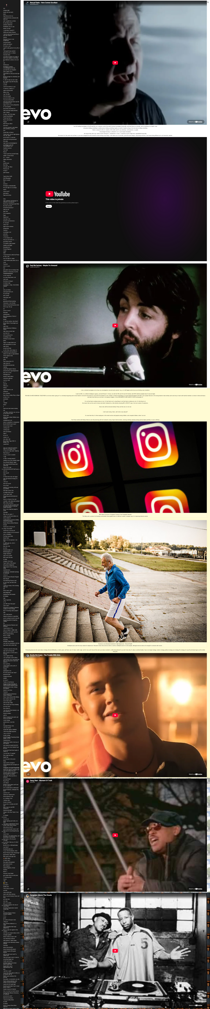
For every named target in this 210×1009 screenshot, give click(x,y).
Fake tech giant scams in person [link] (11, 957)
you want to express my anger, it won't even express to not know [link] (11, 57)
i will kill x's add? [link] (7, 971)
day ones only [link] (6, 546)
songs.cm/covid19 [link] (7, 528)
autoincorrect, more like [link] (8, 722)
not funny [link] (5, 639)
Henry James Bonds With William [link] (11, 697)
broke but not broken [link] (8, 998)
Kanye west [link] (6, 415)
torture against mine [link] (8, 355)
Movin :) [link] (5, 871)
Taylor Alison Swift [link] (7, 176)
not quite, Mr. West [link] (7, 167)
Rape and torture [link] (7, 195)
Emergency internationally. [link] (9, 185)
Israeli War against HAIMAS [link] (10, 729)
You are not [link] (6, 819)
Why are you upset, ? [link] (8, 514)
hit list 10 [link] (5, 435)
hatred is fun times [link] (7, 690)
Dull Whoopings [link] (7, 178)
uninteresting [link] (6, 314)
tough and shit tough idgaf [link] (9, 984)
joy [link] (4, 308)
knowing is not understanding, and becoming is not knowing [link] (11, 836)
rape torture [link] (6, 346)
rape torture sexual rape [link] (9, 331)
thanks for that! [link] (6, 28)
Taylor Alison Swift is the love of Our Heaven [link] (11, 743)
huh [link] (4, 410)
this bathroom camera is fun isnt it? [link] (11, 60)
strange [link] (5, 668)
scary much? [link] (6, 191)
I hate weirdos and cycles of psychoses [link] (10, 666)
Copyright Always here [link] (8, 725)
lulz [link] (4, 588)
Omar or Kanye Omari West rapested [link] (9, 1006)
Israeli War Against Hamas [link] (9, 368)
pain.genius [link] (6, 193)
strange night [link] (6, 10)
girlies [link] (4, 340)
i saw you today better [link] (8, 999)
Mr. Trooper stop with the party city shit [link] (10, 82)
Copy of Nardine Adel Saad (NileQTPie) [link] (9, 927)
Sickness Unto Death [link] (8, 873)
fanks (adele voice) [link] (7, 71)
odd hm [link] (5, 715)
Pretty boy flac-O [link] (7, 118)
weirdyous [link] (5, 391)
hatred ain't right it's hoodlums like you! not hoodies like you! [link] (11, 770)
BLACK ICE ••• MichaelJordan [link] (10, 845)
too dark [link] (5, 1001)
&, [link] (3, 288)
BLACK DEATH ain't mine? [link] (9, 424)
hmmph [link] (5, 524)
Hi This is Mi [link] (6, 256)
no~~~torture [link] (6, 157)
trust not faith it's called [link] (8, 258)
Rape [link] (4, 215)
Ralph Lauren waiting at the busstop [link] (9, 976)
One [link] (4, 161)
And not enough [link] (7, 96)
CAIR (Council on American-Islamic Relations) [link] (10, 694)
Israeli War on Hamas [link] (8, 132)
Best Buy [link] (5, 165)
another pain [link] (6, 163)
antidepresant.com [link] (7, 420)
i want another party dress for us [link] (11, 260)
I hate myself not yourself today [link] (10, 153)
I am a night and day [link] (8, 655)
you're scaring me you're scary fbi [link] (11, 618)
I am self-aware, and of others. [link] (10, 657)
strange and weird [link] (7, 676)
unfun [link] (4, 474)
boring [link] (4, 319)
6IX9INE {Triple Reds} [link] (8, 641)
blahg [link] (4, 760)
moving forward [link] (6, 42)
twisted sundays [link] (7, 713)
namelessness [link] (6, 570)
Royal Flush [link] (6, 780)
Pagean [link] (5, 121)
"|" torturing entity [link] (7, 877)
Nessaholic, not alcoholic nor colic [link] (11, 979)
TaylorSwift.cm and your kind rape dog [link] (11, 74)
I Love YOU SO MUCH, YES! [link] (10, 850)
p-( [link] (4, 911)
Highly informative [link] (7, 159)
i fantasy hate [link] (6, 800)
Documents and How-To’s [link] (9, 108)
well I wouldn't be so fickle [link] (9, 21)
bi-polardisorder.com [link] (8, 849)
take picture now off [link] (8, 827)
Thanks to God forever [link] (8, 682)
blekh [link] (4, 14)
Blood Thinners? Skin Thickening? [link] (11, 852)
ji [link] (3, 406)
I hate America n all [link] (7, 628)
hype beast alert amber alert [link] (10, 645)
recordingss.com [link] (7, 232)
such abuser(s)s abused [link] (9, 938)
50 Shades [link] (5, 596)
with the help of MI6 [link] (8, 702)
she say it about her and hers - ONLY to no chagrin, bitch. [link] (10, 448)
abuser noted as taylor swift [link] (9, 936)
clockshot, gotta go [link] (7, 378)
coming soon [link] (6, 427)
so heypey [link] (5, 815)
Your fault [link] (5, 150)
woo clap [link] (5, 901)
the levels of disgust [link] (8, 281)
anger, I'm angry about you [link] (9, 342)
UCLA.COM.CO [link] (7, 518)
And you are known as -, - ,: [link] (9, 239)
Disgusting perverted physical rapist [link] (10, 496)
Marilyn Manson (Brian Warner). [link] (10, 523)
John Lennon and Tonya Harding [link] (11, 704)
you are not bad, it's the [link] (8, 98)
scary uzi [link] (5, 575)
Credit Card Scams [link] (7, 961)
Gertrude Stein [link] (6, 54)
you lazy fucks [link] (6, 706)
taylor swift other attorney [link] (9, 894)
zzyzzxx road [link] (6, 380)
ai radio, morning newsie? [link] (9, 458)
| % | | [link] (4, 916)
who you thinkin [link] (7, 289)
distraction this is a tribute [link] (9, 53)
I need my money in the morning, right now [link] (11, 586)
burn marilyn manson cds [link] (9, 699)
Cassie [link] (5, 879)
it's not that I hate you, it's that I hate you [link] (10, 842)
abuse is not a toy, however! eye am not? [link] (11, 748)
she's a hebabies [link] (7, 534)
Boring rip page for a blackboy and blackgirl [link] (11, 77)
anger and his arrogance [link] (9, 762)
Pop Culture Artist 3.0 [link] (8, 361)
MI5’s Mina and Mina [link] (8, 503)
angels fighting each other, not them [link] (10, 821)
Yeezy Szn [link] (5, 224)
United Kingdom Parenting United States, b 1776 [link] (11, 738)
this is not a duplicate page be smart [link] (10, 510)
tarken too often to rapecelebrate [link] (11, 353)
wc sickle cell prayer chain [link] (9, 919)
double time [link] (6, 886)
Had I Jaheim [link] (6, 112)
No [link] (4, 623)
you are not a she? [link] (7, 996)
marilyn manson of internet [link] (9, 989)
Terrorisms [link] (5, 236)
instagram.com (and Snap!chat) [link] (11, 767)
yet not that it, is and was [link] (9, 137)
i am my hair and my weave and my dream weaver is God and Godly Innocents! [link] (10, 506)
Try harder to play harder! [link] (9, 243)
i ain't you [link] (5, 481)
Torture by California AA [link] (9, 794)
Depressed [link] (5, 217)
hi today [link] (5, 559)
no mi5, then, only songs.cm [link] (10, 350)
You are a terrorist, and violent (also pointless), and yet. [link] (10, 128)
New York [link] (5, 211)
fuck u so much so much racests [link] (11, 991)
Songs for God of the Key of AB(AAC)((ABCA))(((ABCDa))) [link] (10, 684)
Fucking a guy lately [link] (8, 536)
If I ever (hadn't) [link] (7, 106)
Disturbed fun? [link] (6, 247)
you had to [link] (5, 884)
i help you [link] (5, 921)
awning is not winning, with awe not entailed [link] (10, 488)
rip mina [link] (5, 548)
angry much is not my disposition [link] (11, 104)
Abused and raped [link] (7, 810)
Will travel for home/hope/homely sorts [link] (11, 831)
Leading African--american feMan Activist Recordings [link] (11, 520)
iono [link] (4, 130)
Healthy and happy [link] (7, 245)
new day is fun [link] (6, 219)
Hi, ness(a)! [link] (6, 222)
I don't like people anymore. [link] (9, 731)
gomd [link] (4, 918)
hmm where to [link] (6, 708)
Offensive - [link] (6, 385)
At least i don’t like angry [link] (9, 114)
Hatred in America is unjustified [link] (10, 616)
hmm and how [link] (6, 663)
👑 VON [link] (5, 882)
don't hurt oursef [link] (7, 483)
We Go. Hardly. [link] (6, 635)
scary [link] (4, 262)
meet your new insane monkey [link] (10, 408)
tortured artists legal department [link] (10, 370)
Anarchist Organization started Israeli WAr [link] (10, 908)
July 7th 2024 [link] (6, 94)
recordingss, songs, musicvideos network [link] (11, 285)
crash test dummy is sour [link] (9, 86)
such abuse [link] (6, 782)
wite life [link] (5, 384)
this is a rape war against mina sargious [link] (10, 930)
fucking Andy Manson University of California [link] (11, 993)
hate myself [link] (6, 473)
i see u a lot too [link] (7, 733)
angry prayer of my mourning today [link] (10, 567)
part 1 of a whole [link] (7, 903)
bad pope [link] (5, 312)
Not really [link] (5, 141)
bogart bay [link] (5, 757)
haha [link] (4, 199)
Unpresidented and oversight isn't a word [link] (11, 765)
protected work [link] (6, 674)
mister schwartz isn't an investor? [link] (11, 532)
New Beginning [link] (6, 592)
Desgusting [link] (6, 228)
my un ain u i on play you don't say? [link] (10, 804)
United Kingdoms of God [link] (9, 867)
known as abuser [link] (7, 802)
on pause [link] (5, 1003)
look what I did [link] (6, 439)
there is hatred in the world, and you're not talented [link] (10, 717)
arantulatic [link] (5, 399)
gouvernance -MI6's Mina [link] (9, 854)
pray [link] (4, 969)
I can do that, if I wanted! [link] (9, 753)
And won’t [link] (5, 125)
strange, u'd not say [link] (8, 561)
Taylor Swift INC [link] (7, 600)
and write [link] (5, 234)
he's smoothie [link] (6, 393)
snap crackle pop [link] (7, 892)
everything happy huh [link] (8, 959)
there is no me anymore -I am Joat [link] (10, 540)
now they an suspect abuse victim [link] (11, 933)
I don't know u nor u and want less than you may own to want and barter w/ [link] (11, 661)
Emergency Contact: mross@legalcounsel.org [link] (9, 67)
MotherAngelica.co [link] (7, 551)
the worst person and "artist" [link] (10, 672)
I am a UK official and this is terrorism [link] (10, 776)
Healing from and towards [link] (9, 594)
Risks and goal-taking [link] (8, 633)
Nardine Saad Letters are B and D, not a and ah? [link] (10, 785)
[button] (208, 2)
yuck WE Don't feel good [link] (9, 603)
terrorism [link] (5, 183)
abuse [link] (4, 404)
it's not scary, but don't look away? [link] (9, 583)
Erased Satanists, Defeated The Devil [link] (11, 790)
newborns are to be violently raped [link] (11, 460)
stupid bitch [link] (6, 444)
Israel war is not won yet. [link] (9, 526)
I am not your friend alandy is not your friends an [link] (11, 711)
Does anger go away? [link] (8, 755)
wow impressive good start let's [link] (10, 745)
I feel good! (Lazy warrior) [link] (9, 51)
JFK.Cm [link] (5, 471)
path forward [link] (6, 172)
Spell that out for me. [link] (8, 16)
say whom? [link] (6, 847)
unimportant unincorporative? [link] (10, 352)
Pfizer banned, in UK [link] (8, 796)
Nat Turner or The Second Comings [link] (9, 839)
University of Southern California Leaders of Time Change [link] (11, 608)
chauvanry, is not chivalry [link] (9, 303)
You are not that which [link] (8, 99)
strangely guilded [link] (7, 934)
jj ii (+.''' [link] (5, 382)
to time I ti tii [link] (6, 397)
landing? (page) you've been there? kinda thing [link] (9, 963)
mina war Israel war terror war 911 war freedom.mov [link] (11, 102)
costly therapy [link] (6, 720)
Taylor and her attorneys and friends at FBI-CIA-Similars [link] (10, 981)
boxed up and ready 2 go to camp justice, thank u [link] (11, 986)
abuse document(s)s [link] (8, 947)
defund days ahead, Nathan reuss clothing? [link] (11, 418)
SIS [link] (4, 8)
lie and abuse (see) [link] (7, 22)
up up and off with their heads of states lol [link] (11, 751)
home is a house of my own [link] (9, 499)
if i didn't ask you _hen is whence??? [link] (9, 543)
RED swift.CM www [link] (8, 557)
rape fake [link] (5, 357)
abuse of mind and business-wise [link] (11, 305)
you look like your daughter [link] (9, 69)
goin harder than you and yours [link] (10, 875)
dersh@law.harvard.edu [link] (8, 365)
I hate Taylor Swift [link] (7, 494)
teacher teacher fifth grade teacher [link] (9, 951)
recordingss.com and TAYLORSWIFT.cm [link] (8, 145)
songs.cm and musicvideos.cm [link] (10, 516)
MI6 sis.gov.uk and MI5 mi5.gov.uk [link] (8, 808)
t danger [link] (5, 402)
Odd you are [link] (6, 209)
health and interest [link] (7, 44)
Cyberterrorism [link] (6, 740)
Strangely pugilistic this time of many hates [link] (10, 905)
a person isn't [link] (6, 792)
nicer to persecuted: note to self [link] (10, 829)
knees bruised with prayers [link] (9, 949)
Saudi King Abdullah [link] (8, 116)
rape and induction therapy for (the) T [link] (10, 479)
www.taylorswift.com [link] (8, 291)
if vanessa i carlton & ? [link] (8, 88)
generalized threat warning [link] (9, 301)
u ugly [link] (4, 456)
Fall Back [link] (5, 945)
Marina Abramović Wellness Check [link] (9, 328)
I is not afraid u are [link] (7, 237)
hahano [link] (5, 387)
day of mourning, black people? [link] (10, 610)
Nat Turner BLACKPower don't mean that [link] (10, 465)
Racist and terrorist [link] (7, 120)
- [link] (3, 174)
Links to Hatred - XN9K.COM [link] (10, 630)
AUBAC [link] (5, 678)
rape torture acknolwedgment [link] (10, 143)
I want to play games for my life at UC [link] (11, 48)
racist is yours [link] (6, 266)
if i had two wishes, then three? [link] (10, 321)
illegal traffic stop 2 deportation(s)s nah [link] (7, 966)
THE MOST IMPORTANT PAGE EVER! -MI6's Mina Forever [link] (11, 824)
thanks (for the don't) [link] (8, 12)
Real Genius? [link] (6, 452)
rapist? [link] (4, 433)
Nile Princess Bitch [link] (7, 123)
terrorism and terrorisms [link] (9, 220)
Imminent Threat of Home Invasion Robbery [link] (9, 913)
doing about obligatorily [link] (8, 565)
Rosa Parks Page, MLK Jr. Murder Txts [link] (9, 441)
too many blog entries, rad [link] (9, 277)
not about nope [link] (6, 283)
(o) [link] (4, 401)
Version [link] (5, 37)
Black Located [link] (6, 180)
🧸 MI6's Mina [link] (6, 858)
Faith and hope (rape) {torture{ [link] (10, 110)
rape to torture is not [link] (8, 389)
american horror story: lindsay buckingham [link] (10, 687)
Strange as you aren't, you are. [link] (10, 632)
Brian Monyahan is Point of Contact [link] (9, 317)
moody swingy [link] (6, 735)
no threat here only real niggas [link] (10, 476)
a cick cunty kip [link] (7, 275)
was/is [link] (4, 189)
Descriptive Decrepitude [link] (9, 862)
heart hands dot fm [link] (7, 864)
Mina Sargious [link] (6, 866)
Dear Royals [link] (6, 578)
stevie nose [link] (6, 834)
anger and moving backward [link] (10, 139)
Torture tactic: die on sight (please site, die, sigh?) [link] (11, 135)
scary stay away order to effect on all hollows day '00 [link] (11, 973)
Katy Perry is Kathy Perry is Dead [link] (11, 395)
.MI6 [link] (4, 881)
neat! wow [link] (5, 279)
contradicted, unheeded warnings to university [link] (11, 572)
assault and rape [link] (7, 348)
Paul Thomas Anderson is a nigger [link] (9, 924)
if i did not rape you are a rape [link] (10, 79)
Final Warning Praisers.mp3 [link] (9, 580)
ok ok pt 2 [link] (5, 680)
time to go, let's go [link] (7, 306)
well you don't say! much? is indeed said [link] (10, 955)
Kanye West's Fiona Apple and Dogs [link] (10, 323)
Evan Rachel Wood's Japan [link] (9, 462)
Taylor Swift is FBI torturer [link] (9, 563)
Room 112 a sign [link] (7, 467)
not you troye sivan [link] (7, 426)
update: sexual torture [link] (8, 155)
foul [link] (4, 268)
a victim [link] (5, 84)
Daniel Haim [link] (6, 538)
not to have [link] (6, 485)
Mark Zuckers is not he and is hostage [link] (10, 653)
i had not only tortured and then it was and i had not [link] (11, 35)
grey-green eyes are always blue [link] (11, 269)
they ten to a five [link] (7, 372)
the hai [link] (4, 817)
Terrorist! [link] (5, 230)
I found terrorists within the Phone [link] (11, 254)
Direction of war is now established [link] (8, 40)
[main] (115, 131)
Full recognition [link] (6, 213)
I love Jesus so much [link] (8, 888)
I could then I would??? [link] (8, 30)
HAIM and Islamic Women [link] (9, 32)
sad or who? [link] (6, 605)
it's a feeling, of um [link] (7, 798)
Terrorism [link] (5, 264)
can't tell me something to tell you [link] (11, 643)
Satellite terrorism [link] (7, 148)
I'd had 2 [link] (5, 170)
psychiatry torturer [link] (7, 241)
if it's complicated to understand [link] (10, 787)
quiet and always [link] (7, 431)
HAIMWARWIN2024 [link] (8, 273)
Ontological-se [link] (6, 374)
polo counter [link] (6, 295)
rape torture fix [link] (6, 363)
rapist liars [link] (5, 326)
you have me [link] (6, 333)
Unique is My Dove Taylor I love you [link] (10, 813)
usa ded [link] (5, 890)
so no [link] (4, 602)
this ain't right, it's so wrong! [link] (9, 187)
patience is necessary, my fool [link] (10, 271)
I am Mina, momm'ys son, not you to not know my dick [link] (11, 413)
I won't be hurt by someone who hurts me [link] (10, 18)
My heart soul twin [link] (7, 205)
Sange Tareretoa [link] (7, 553)
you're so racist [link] (6, 310)
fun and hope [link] (6, 293)
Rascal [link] (5, 151)
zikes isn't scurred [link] (7, 555)
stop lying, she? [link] (7, 297)
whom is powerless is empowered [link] (11, 422)
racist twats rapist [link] (7, 700)
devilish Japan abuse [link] (8, 376)
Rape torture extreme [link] (8, 226)
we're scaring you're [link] (8, 335)
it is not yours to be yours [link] (9, 759)
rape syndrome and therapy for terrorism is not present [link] (10, 201)
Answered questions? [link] (8, 207)
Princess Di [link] (6, 168)
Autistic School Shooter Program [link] (11, 576)
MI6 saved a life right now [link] (9, 856)
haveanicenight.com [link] (8, 550)
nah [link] (4, 63)
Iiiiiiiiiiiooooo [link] (6, 64)
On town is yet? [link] (7, 46)
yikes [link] (4, 359)
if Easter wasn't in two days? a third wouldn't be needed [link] (10, 773)
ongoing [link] (5, 367)
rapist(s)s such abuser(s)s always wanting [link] (11, 943)
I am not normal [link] (7, 727)
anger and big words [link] (8, 90)
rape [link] (4, 598)
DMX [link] (4, 252)
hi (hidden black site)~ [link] (8, 492)
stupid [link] (4, 251)
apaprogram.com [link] (7, 670)
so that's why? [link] (6, 860)
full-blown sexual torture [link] (9, 338)
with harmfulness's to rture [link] (9, 344)
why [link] (4, 182)
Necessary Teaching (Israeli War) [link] (11, 204)
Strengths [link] (5, 512)
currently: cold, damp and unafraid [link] (11, 501)
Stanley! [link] (5, 869)
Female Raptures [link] (7, 249)
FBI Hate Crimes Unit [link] (8, 490)
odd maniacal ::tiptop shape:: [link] (10, 940)
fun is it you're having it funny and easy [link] (11, 896)
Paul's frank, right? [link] (7, 590)
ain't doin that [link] (6, 899)
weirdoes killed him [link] (7, 24)
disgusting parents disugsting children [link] (10, 620)
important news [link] (6, 637)
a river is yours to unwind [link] (9, 454)
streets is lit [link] (6, 437)
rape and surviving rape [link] (8, 650)
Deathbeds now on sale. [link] (9, 26)
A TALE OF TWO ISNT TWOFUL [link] (11, 451)
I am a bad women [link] (7, 614)
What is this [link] (6, 92)
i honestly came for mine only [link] (10, 648)
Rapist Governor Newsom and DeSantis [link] (10, 625)
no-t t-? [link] (5, 299)
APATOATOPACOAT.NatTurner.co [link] (11, 469)
